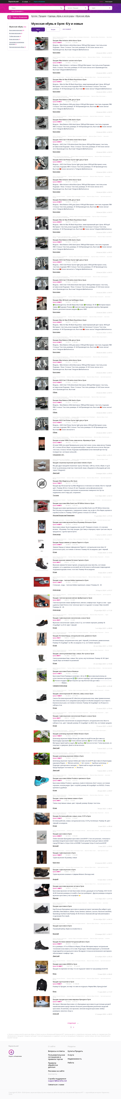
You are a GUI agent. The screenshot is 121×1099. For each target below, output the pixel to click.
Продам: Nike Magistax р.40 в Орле (65, 481)
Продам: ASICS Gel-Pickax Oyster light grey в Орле (70, 160)
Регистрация (108, 1)
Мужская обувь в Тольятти (95, 136)
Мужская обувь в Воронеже (97, 176)
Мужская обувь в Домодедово (100, 276)
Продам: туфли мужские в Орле (64, 853)
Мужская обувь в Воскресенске (100, 357)
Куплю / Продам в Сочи (58, 884)
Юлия (55, 552)
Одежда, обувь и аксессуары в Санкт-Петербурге (83, 417)
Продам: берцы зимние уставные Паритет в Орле (71, 542)
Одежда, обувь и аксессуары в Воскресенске (80, 357)
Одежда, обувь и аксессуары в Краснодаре (79, 397)
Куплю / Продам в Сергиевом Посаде (62, 236)
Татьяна (56, 495)
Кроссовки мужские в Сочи (104, 884)
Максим (55, 898)
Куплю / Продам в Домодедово (60, 276)
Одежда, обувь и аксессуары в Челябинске (79, 256)
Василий (56, 934)
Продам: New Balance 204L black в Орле (67, 120)
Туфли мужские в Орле (103, 850)
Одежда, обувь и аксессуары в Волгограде (79, 96)
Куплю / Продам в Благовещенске (61, 156)
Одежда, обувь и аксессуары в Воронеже (78, 176)
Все (38, 29)
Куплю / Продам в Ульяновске (60, 37)
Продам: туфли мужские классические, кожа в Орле (71, 618)
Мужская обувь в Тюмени (94, 57)
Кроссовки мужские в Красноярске (61, 338)
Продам (53, 29)
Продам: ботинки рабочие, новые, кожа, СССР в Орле (72, 816)
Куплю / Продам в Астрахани (60, 116)
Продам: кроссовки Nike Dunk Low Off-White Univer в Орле (73, 503)
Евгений (55, 846)
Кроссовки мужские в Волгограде (61, 97)
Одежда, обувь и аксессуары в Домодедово (80, 276)
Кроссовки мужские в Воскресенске (61, 358)
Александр (57, 534)
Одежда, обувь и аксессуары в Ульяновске (79, 37)
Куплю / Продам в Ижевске (59, 668)
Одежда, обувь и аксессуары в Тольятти (77, 136)
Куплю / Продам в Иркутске (59, 577)
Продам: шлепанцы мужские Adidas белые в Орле (71, 734)
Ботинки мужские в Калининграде (61, 438)
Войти (101, 1)
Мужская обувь (83, 16)
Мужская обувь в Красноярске (99, 336)
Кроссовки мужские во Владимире (61, 217)
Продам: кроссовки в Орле (62, 834)
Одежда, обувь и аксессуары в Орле (74, 77)
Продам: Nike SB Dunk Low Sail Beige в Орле (68, 300)
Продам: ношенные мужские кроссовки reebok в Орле (72, 463)
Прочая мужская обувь (16, 47)
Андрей (55, 879)
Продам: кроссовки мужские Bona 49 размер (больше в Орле (74, 522)
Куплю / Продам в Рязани (59, 196)
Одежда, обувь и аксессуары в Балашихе (78, 316)
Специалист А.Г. (58, 455)
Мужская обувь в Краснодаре (99, 397)
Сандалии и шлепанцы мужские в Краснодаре (64, 731)
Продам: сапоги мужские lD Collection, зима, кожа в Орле (73, 694)
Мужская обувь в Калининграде (101, 437)
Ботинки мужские (15, 33)
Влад (54, 974)
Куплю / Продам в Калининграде (61, 437)
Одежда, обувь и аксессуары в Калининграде (81, 437)
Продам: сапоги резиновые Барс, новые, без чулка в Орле (73, 654)
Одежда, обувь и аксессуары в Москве (76, 377)
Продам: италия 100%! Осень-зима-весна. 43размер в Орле (74, 440)
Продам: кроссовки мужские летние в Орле (68, 886)
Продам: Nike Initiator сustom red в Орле (67, 60)
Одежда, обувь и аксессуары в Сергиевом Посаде (84, 236)
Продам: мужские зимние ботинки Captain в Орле (71, 560)
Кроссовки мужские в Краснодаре (61, 398)
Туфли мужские (14, 36)
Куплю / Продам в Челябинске (60, 256)
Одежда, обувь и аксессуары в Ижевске (77, 668)
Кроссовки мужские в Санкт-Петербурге (69, 418)
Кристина (56, 863)
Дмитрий (56, 473)
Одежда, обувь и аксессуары (61, 16)
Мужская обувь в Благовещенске (102, 156)
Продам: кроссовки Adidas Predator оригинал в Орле (71, 778)
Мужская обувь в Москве (93, 377)
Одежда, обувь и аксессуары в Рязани (76, 196)
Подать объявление (39, 1)
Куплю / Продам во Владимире (60, 216)
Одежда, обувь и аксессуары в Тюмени (76, 57)
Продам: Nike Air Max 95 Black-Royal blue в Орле (69, 79)
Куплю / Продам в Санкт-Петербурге (61, 417)
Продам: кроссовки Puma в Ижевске (65, 671)
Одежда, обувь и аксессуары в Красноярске (80, 336)
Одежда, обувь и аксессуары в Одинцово (78, 938)
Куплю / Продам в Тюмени (59, 57)
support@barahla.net (57, 1081)
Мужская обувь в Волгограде (99, 96)
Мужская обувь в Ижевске (94, 668)
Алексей (56, 1014)
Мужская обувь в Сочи (90, 884)
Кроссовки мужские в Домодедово (61, 277)
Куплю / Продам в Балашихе (59, 316)
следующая (71, 1023)
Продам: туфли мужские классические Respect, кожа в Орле (74, 716)
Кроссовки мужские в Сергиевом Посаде (67, 237)
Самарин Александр (60, 686)
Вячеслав (56, 919)
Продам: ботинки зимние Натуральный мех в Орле (71, 942)
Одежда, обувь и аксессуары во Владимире (80, 216)
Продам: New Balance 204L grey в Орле (66, 100)
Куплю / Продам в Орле (58, 77)
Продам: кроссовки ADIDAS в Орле (65, 964)
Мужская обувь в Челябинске (98, 256)
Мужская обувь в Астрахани (97, 116)
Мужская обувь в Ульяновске (98, 37)
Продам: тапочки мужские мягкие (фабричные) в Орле (72, 598)
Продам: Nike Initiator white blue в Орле (67, 40)
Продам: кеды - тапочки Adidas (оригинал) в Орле (70, 580)
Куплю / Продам (38, 16)
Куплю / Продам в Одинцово (60, 938)
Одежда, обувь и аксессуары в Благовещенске (82, 156)
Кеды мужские (14, 39)
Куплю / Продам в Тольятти (59, 136)
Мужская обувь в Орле (90, 77)
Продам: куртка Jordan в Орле (63, 982)
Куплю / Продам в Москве (59, 377)
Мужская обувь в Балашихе (96, 316)
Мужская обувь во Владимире (99, 216)
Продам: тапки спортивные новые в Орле (68, 798)
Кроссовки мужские (15, 30)
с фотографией (66, 29)
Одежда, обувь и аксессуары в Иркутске (77, 577)
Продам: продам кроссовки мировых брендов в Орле (72, 999)
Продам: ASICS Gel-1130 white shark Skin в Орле (69, 140)
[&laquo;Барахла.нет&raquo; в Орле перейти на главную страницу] (14, 1)
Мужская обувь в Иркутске (95, 577)
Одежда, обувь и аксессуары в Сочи (74, 884)
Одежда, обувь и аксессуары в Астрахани (78, 116)
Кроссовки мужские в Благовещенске (63, 157)
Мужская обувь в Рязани (93, 196)
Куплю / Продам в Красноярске (60, 336)
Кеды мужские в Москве (106, 923)
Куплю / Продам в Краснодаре (60, 397)
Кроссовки (56, 53)
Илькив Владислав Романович (63, 515)
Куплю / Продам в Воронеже (60, 176)
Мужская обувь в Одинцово (97, 938)
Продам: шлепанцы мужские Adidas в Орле (68, 756)
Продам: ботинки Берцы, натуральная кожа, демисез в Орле (74, 636)
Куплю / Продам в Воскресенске (60, 357)
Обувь (55, 392)
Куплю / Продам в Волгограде (60, 96)
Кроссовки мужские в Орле (104, 77)
